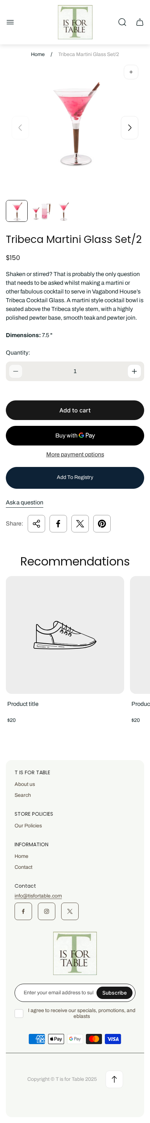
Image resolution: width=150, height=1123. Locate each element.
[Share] (36, 523)
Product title (23, 704)
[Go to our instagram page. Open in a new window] (46, 911)
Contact (23, 867)
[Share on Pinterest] (102, 523)
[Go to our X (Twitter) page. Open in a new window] (70, 911)
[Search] (122, 22)
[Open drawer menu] (10, 22)
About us (25, 784)
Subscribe (114, 993)
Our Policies (28, 825)
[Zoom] (131, 72)
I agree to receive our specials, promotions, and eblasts (81, 1013)
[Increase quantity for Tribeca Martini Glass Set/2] (134, 371)
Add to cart (75, 410)
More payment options (75, 454)
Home (38, 54)
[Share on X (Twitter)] (80, 523)
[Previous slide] (20, 127)
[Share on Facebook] (58, 523)
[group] (17, 211)
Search (23, 795)
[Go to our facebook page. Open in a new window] (23, 911)
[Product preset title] (65, 635)
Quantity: (18, 352)
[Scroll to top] (114, 1079)
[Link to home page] (75, 953)
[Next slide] (129, 127)
